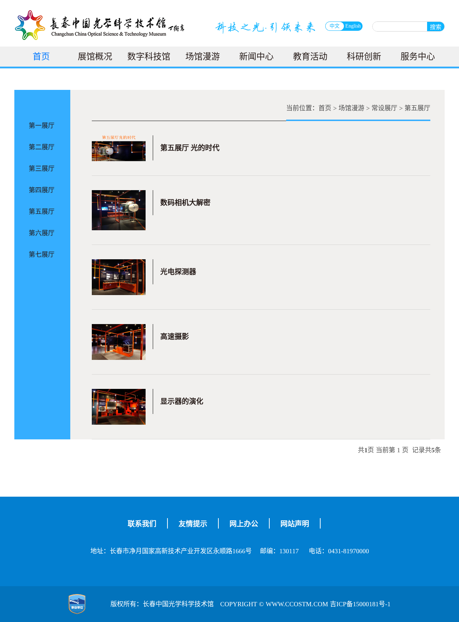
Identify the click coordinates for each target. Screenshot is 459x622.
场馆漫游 (202, 56)
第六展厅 (42, 233)
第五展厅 (42, 211)
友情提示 (193, 524)
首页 (41, 56)
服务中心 (418, 56)
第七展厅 (42, 254)
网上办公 (244, 524)
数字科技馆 (148, 56)
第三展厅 (42, 168)
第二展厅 (42, 147)
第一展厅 (42, 125)
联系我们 (142, 524)
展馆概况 (95, 56)
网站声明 (294, 524)
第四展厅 (42, 190)
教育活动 (310, 56)
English (353, 26)
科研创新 (364, 56)
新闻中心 (256, 56)
